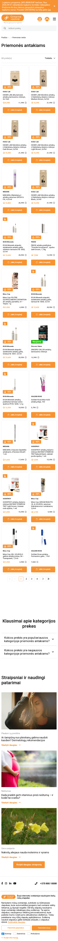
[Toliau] (43, 579)
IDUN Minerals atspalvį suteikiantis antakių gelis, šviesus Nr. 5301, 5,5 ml (13, 352)
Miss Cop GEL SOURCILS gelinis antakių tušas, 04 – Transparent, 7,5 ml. (13, 556)
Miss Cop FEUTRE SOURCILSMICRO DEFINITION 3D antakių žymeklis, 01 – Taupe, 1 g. (14, 300)
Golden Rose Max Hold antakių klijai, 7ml (40, 401)
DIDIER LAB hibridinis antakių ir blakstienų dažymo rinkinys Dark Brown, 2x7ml (14, 147)
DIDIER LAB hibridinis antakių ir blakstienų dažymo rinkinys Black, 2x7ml (43, 197)
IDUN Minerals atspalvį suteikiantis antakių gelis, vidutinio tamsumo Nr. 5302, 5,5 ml (14, 248)
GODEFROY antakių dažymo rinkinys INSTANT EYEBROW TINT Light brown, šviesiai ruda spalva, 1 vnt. (14, 505)
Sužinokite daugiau (16, 922)
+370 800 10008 (48, 883)
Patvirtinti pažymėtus (16, 928)
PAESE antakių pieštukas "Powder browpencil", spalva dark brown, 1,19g (42, 247)
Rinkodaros (35, 934)
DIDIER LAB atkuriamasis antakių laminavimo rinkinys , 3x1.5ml (14, 97)
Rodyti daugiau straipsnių (29, 864)
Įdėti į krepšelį (16, 110)
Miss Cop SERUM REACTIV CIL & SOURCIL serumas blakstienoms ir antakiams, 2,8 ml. (42, 505)
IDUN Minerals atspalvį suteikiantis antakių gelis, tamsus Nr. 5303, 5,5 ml (41, 299)
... (9, 38)
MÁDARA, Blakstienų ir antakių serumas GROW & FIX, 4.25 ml (13, 197)
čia (49, 10)
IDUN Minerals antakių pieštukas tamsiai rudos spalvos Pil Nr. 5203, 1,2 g (13, 402)
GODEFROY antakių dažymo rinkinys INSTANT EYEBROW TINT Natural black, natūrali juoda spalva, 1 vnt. (42, 453)
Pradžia (4, 38)
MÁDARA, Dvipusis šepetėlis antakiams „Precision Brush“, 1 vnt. (14, 452)
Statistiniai (21, 934)
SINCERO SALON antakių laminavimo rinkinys (41, 351)
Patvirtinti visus (44, 928)
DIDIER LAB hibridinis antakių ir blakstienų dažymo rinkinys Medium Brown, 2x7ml (43, 97)
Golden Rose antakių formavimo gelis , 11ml (40, 555)
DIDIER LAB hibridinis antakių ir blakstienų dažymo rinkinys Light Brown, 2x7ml (43, 147)
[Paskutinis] (48, 579)
